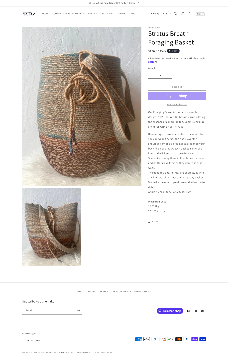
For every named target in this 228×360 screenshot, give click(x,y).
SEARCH (104, 291)
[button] (68, 13)
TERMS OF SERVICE (121, 291)
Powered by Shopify (49, 352)
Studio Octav (34, 352)
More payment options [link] (177, 104)
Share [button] (155, 221)
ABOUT (80, 291)
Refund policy (67, 352)
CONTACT (92, 291)
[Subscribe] (78, 311)
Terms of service (83, 352)
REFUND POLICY (143, 291)
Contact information (103, 352)
